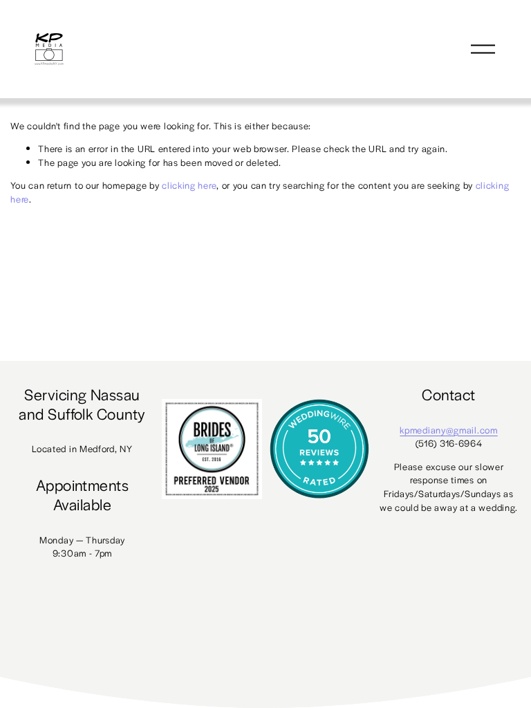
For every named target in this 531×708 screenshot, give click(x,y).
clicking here (189, 185)
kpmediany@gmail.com (448, 429)
